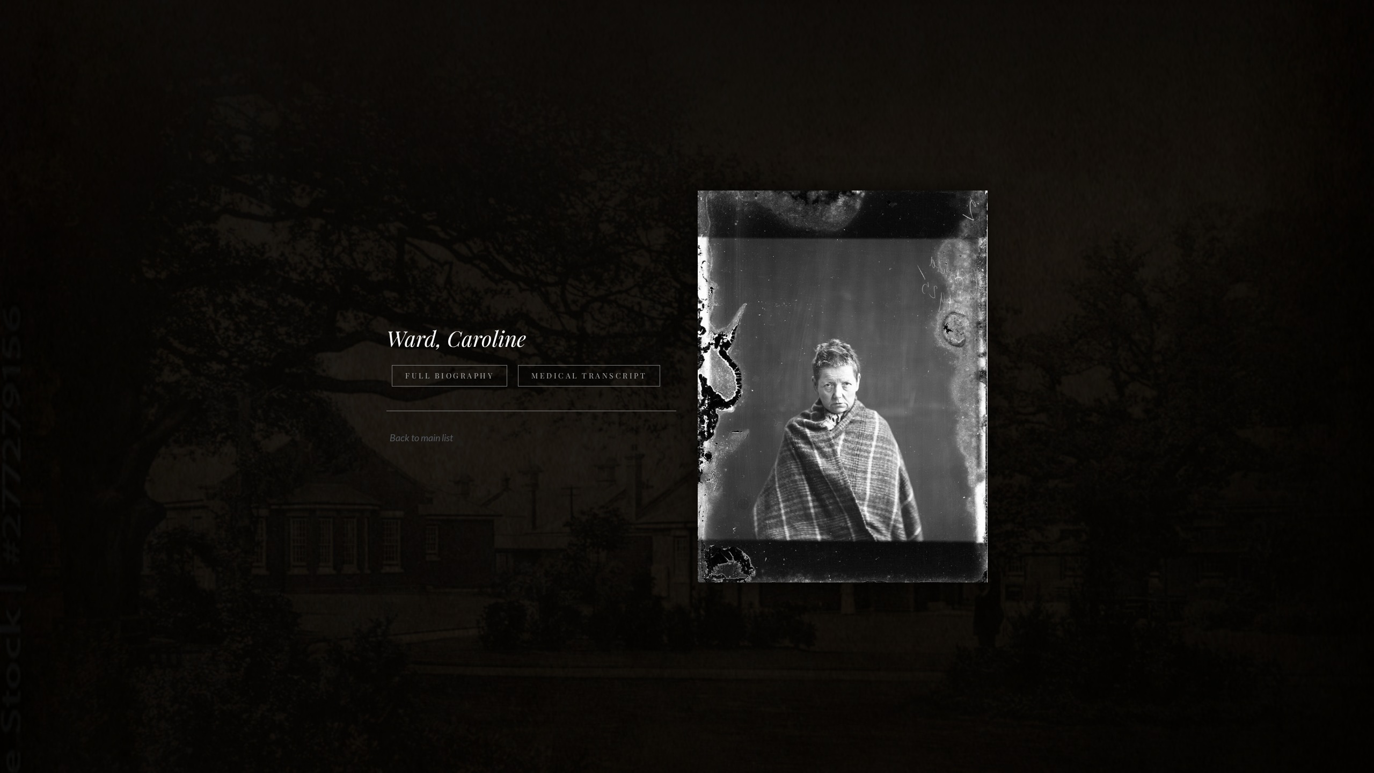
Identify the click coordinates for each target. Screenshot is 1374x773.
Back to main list (421, 437)
